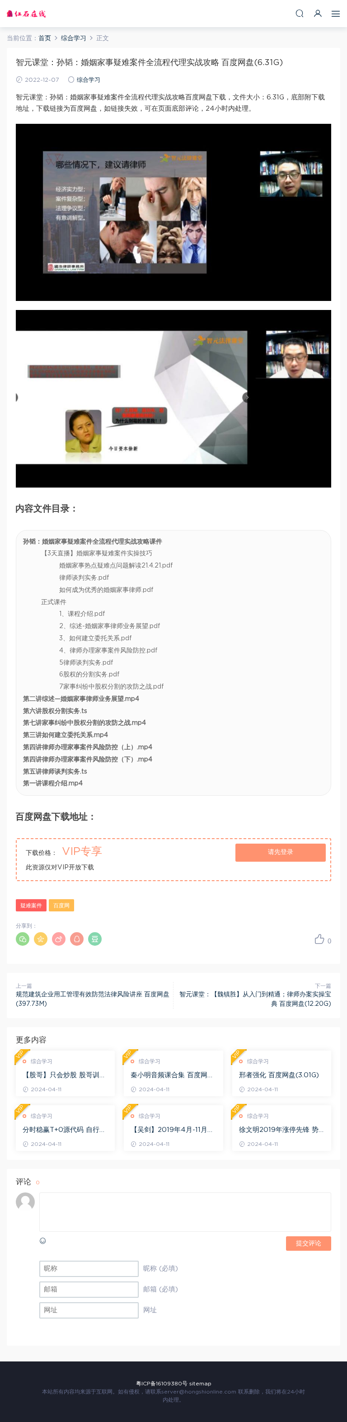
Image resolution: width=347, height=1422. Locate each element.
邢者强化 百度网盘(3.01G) (279, 1075)
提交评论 (308, 1243)
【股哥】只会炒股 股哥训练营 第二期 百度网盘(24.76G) (64, 1076)
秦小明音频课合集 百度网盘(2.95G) (172, 1076)
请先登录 (280, 852)
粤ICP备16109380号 (162, 1383)
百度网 (61, 905)
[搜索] (299, 13)
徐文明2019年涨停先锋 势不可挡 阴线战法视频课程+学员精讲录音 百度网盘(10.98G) (279, 1130)
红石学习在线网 (26, 13)
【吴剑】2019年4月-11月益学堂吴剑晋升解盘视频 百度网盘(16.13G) (172, 1130)
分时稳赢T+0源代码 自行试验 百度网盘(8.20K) (64, 1130)
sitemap (200, 1383)
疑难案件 (31, 905)
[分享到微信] (22, 939)
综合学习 (88, 80)
